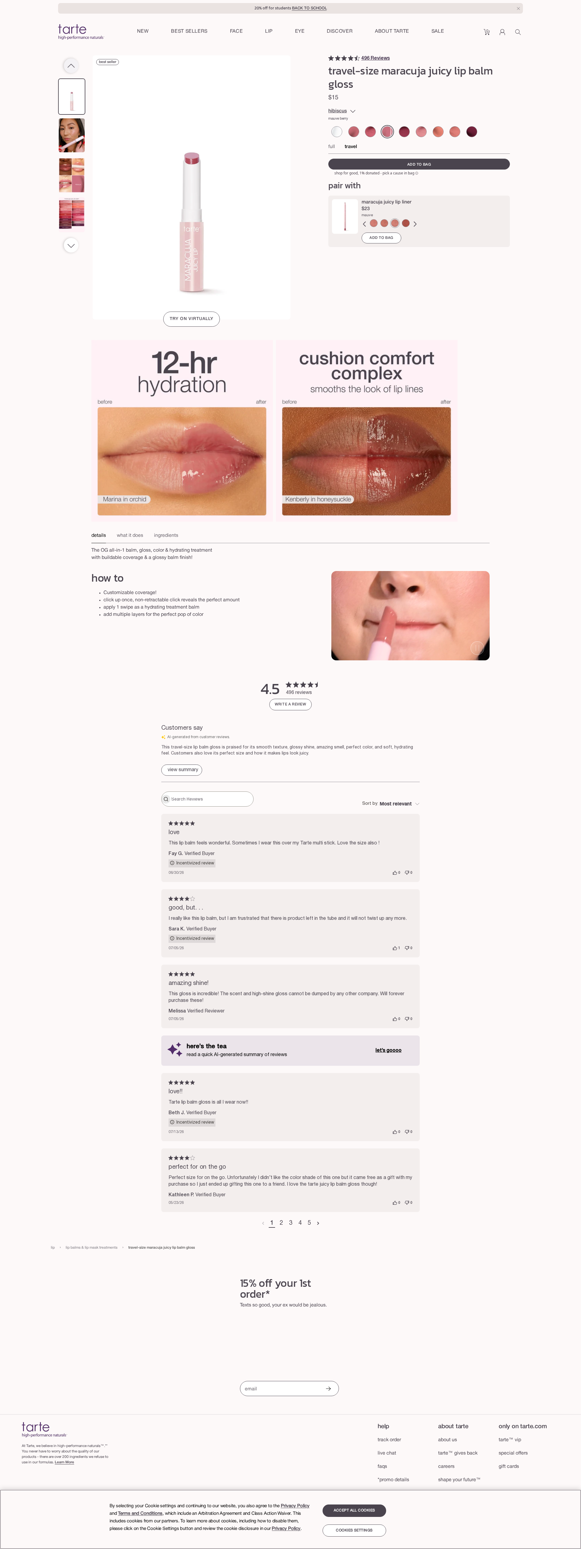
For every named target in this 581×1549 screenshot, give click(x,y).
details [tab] (98, 535)
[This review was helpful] (395, 873)
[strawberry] (370, 131)
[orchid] (421, 131)
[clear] (336, 131)
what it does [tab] (130, 535)
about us (447, 1440)
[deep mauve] (406, 223)
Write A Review (290, 704)
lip (53, 1247)
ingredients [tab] (166, 535)
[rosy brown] (384, 223)
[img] (331, 58)
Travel (351, 147)
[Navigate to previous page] (263, 1223)
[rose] (353, 131)
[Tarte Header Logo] (81, 32)
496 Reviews (375, 58)
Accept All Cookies (354, 1510)
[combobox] (391, 804)
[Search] (519, 34)
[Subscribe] (328, 1389)
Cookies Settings (354, 1530)
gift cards (509, 1467)
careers (446, 1467)
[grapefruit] (438, 131)
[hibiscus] (387, 131)
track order (389, 1440)
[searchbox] (211, 799)
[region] (290, 1519)
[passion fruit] (471, 131)
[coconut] (454, 131)
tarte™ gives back (458, 1453)
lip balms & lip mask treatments (91, 1247)
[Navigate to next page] (318, 1223)
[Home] (44, 1429)
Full (331, 147)
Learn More (64, 1462)
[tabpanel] (290, 552)
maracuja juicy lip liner (387, 202)
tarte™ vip (510, 1440)
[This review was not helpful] (407, 873)
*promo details (393, 1480)
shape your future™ (459, 1480)
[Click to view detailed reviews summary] (181, 770)
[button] (236, 32)
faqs (382, 1467)
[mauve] (395, 223)
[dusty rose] (374, 223)
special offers (513, 1453)
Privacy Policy (295, 1506)
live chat (387, 1453)
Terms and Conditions (140, 1513)
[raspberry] (404, 131)
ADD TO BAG (381, 237)
